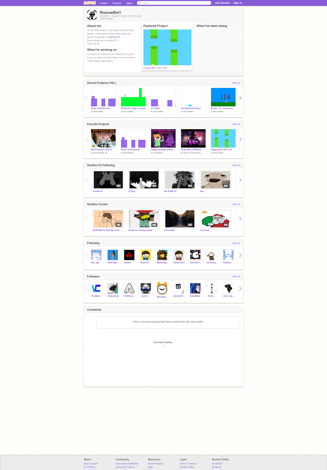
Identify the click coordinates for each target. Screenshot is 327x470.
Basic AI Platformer (100, 108)
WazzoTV (145, 262)
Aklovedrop (113, 295)
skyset (127, 262)
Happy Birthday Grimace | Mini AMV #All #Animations (163, 149)
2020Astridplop (129, 295)
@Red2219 (114, 37)
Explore (117, 3)
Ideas (129, 3)
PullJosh (227, 262)
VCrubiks (95, 295)
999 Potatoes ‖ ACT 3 (101, 149)
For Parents (89, 466)
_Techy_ (211, 295)
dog (202, 191)
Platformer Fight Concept (133, 108)
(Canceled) (169, 230)
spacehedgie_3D (100, 152)
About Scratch (91, 463)
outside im (98, 191)
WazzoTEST (179, 262)
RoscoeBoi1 (99, 111)
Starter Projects (155, 463)
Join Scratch (222, 3)
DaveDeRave (179, 295)
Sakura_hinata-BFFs (192, 152)
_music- (144, 295)
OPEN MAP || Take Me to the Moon (108, 230)
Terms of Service (188, 463)
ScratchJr (216, 466)
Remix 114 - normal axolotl (223, 108)
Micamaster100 (162, 296)
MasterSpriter (162, 262)
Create (103, 3)
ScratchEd (217, 463)
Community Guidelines (127, 463)
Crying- (132, 191)
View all (236, 82)
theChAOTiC (195, 262)
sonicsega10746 (212, 262)
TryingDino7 (158, 152)
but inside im (170, 191)
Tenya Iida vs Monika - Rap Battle (193, 149)
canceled (204, 230)
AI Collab (155, 108)
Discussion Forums (125, 466)
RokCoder (112, 262)
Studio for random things (140, 230)
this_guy (95, 262)
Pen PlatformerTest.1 (191, 108)
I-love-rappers (229, 295)
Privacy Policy (187, 466)
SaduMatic (195, 295)
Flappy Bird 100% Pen (155, 68)
